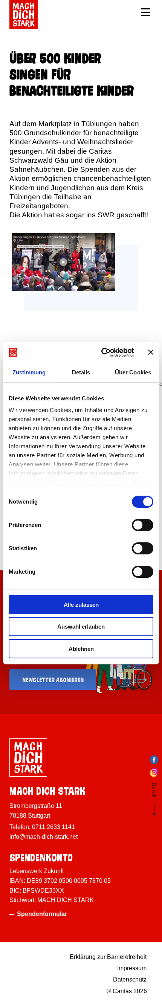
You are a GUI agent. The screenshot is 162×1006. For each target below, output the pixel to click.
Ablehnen (81, 649)
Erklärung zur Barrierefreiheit (108, 957)
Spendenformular (42, 914)
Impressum (132, 968)
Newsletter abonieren (53, 678)
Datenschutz (130, 979)
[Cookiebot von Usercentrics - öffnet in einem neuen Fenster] (102, 352)
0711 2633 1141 (53, 827)
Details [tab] (81, 372)
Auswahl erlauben (81, 626)
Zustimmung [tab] (29, 372)
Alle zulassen (81, 604)
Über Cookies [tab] (133, 372)
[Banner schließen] (150, 352)
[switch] (142, 525)
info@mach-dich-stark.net (43, 836)
